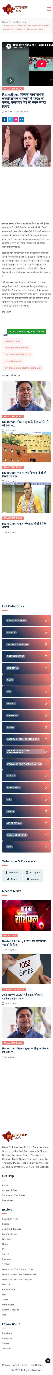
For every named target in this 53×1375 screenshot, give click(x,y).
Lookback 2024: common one (17, 1269)
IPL (3, 1249)
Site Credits (37, 1365)
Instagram (7, 1338)
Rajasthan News (19, 22)
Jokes (5, 1299)
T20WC (6, 1264)
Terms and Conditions (13, 1195)
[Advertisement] (26, 195)
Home (5, 22)
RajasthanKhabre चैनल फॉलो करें (26, 331)
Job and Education (14, 989)
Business (6, 1259)
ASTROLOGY (10, 936)
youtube (35, 879)
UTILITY (6, 1284)
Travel (5, 1254)
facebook (14, 872)
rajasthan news (12, 341)
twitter (14, 879)
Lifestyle (6, 1239)
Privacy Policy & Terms (14, 1365)
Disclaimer (7, 1200)
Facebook (7, 1333)
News (5, 1244)
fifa (4, 1314)
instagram (35, 872)
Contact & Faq (9, 1190)
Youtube (6, 1348)
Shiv (10, 112)
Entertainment (9, 1234)
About (5, 1185)
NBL (4, 1294)
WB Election (8, 1304)
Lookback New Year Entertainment (19, 1274)
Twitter (5, 1343)
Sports (5, 1224)
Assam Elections (10, 1309)
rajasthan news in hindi (16, 347)
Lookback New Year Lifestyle (17, 1279)
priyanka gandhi (13, 361)
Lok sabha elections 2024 (18, 354)
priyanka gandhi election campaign (23, 368)
